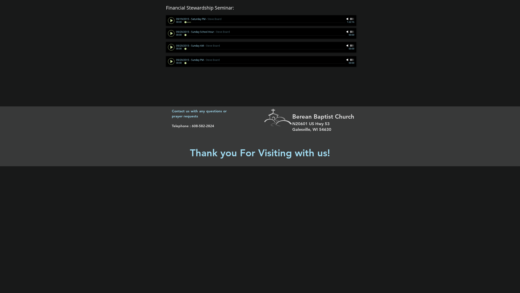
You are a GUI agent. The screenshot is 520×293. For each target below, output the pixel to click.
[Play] (171, 21)
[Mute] (348, 19)
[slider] (352, 19)
